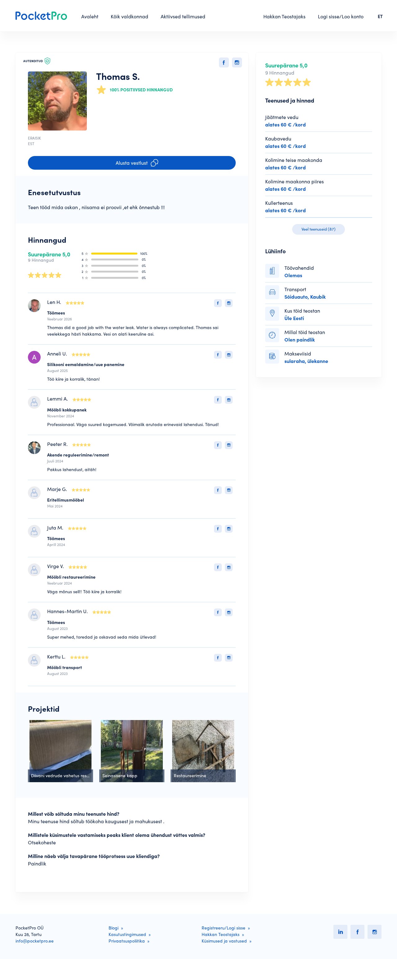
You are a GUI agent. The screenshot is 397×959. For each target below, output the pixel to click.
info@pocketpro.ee (35, 941)
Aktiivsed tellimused (183, 16)
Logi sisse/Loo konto (341, 16)
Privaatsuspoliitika (127, 941)
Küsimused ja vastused (224, 941)
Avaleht (89, 16)
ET (380, 16)
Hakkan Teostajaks (284, 16)
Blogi (113, 928)
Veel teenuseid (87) (318, 229)
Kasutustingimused (127, 934)
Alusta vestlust (132, 163)
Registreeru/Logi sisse (223, 928)
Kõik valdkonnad (129, 16)
